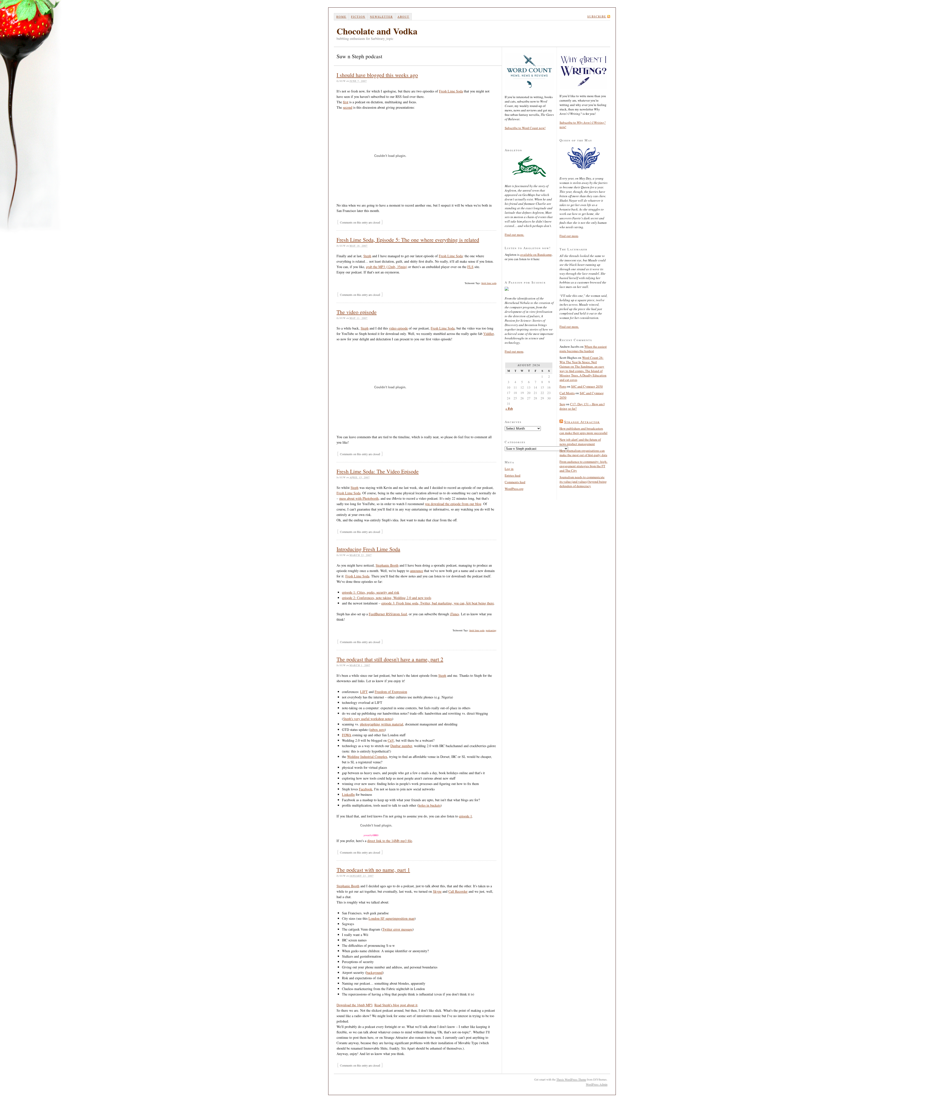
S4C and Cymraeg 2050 (587, 386)
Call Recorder (458, 891)
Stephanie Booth (387, 565)
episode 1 (465, 816)
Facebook (365, 789)
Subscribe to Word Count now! (525, 128)
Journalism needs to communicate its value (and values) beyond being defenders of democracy (583, 481)
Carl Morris (567, 393)
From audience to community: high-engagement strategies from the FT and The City (583, 466)
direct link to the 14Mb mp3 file (389, 840)
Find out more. (514, 234)
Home (341, 16)
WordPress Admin (596, 1084)
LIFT (364, 691)
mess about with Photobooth (359, 498)
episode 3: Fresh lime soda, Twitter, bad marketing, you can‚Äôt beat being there (437, 603)
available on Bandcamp (536, 254)
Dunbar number (401, 745)
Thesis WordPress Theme (571, 1079)
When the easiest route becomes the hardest (583, 348)
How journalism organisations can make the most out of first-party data (583, 452)
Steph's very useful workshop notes (367, 718)
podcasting (491, 630)
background (374, 972)
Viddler (488, 333)
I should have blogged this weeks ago (377, 74)
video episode (398, 328)
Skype (437, 891)
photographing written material (381, 724)
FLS (470, 266)
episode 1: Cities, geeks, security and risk (370, 592)
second (347, 107)
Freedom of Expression (391, 691)
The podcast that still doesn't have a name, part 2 (390, 659)
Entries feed (512, 475)
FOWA (346, 735)
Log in (509, 469)
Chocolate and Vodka (377, 31)
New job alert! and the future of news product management (580, 441)
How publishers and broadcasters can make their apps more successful (583, 430)
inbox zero (377, 729)
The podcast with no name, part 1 (373, 869)
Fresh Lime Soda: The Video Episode (378, 471)
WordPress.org (514, 488)
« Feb (509, 408)
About (403, 16)
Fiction (358, 16)
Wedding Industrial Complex (367, 756)
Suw (562, 404)
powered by (371, 835)
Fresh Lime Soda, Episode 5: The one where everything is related (408, 239)
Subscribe (596, 16)
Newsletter (381, 16)
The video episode (357, 312)
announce (416, 570)
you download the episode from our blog (453, 503)
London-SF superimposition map (391, 918)
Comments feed (515, 482)
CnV (391, 740)
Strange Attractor (582, 422)
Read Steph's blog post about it (395, 1005)
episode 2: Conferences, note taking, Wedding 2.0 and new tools (386, 597)
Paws (563, 386)
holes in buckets (429, 805)
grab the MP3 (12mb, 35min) (386, 266)
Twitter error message (397, 929)
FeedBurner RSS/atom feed (388, 614)
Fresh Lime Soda (451, 91)
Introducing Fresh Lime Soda (368, 549)
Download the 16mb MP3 (354, 1005)
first (345, 102)
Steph (367, 256)
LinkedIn (348, 794)
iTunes (454, 614)
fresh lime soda (488, 283)
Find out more (514, 351)
